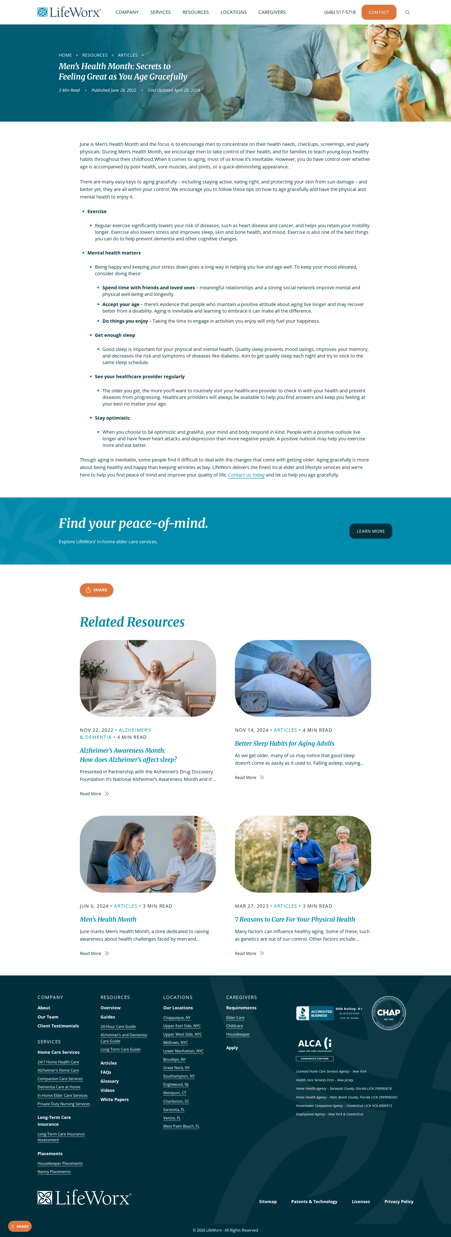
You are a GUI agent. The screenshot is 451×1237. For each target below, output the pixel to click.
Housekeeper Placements (60, 1163)
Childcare (234, 1025)
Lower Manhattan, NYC (183, 1051)
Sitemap (268, 1201)
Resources (95, 55)
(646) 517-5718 (340, 12)
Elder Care (235, 1017)
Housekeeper (238, 1034)
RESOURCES (196, 12)
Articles (128, 55)
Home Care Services (59, 1052)
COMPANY (127, 12)
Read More (91, 793)
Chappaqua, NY (177, 1017)
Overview (111, 1007)
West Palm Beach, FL (181, 1126)
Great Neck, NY (176, 1067)
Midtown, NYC (175, 1042)
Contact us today (246, 475)
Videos (108, 1090)
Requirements (241, 1007)
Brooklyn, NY (174, 1059)
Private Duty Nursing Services (64, 1103)
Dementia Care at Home (59, 1087)
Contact (379, 12)
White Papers (115, 1099)
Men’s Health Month (108, 919)
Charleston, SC (176, 1101)
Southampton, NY (179, 1076)
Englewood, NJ (175, 1084)
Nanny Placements (54, 1171)
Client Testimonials (58, 1026)
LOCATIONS (234, 12)
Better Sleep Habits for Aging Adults (284, 743)
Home (65, 55)
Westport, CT (174, 1092)
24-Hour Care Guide (118, 1026)
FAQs (106, 1072)
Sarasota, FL (174, 1109)
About (44, 1007)
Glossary (110, 1081)
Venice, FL (172, 1118)
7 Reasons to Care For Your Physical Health (295, 919)
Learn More (371, 531)
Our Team (48, 1017)
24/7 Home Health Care (58, 1062)
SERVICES (160, 12)
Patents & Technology (314, 1201)
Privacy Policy (399, 1201)
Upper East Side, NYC (182, 1025)
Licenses (361, 1201)
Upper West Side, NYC (182, 1034)
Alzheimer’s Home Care (58, 1070)
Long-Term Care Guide (120, 1049)
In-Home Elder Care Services (63, 1095)
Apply (232, 1047)
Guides (108, 1017)
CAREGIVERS (272, 12)
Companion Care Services (60, 1078)
